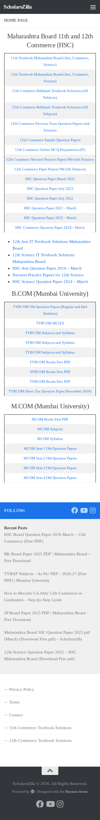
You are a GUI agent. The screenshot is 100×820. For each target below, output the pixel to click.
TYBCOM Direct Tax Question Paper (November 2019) (50, 391)
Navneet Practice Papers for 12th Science (48, 275)
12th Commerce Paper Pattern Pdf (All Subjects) (50, 169)
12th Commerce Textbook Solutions (40, 740)
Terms (14, 702)
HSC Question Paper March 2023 (50, 179)
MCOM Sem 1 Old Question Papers (50, 448)
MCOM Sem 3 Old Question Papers (50, 468)
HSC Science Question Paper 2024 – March (50, 281)
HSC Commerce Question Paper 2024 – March (50, 227)
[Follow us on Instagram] (92, 510)
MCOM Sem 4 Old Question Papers (50, 478)
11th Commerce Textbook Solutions (40, 727)
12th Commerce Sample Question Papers (50, 140)
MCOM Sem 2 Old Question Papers (50, 458)
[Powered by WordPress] (32, 791)
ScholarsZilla (18, 7)
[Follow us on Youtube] (83, 510)
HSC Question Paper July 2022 (50, 198)
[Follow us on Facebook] (74, 510)
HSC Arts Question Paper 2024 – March (47, 268)
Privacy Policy (21, 689)
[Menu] (93, 7)
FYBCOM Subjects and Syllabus (50, 333)
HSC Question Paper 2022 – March (50, 218)
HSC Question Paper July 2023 (50, 189)
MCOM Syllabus (50, 439)
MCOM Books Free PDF (50, 419)
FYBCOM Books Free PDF (50, 362)
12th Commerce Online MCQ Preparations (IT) (50, 150)
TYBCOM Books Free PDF (50, 381)
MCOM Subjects (50, 429)
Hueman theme (76, 791)
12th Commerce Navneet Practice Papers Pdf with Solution (50, 159)
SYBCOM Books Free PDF (50, 372)
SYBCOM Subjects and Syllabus (50, 343)
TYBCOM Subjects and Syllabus (50, 352)
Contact (15, 715)
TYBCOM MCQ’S (50, 323)
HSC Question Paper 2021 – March (50, 208)
